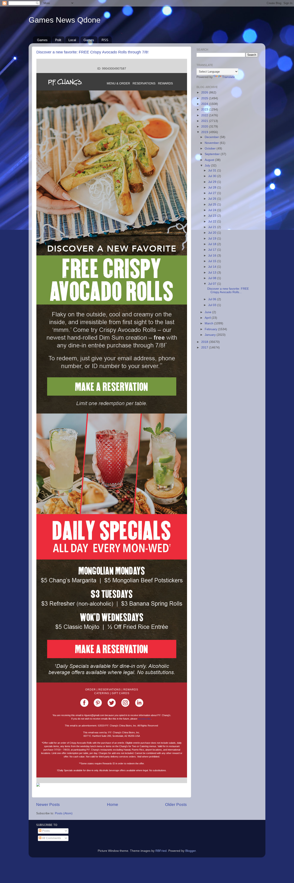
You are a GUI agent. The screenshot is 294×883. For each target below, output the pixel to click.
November (212, 143)
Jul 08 (212, 278)
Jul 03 (212, 305)
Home (112, 804)
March (209, 323)
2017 (205, 347)
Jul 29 (212, 181)
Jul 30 (212, 176)
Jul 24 (212, 210)
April (208, 317)
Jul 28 (212, 187)
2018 (205, 342)
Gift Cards (120, 693)
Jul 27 (212, 193)
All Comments (51, 838)
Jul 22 (212, 221)
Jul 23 (212, 215)
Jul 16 (212, 255)
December (212, 137)
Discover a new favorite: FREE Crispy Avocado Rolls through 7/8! (92, 52)
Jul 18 (212, 244)
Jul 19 (212, 238)
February (211, 329)
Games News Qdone (65, 20)
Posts (45, 830)
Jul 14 (212, 266)
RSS (105, 40)
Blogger (190, 850)
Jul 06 (212, 299)
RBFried (161, 850)
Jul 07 (212, 283)
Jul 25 (212, 204)
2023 (205, 109)
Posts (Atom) (64, 813)
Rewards (130, 689)
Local (72, 40)
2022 (205, 115)
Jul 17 (212, 249)
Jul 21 (212, 227)
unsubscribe (144, 718)
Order (90, 689)
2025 (205, 98)
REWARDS (165, 83)
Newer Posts (48, 804)
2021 (205, 121)
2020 (205, 126)
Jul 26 (212, 198)
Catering (101, 693)
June (208, 312)
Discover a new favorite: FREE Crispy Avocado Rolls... (228, 290)
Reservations (109, 689)
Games (42, 40)
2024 (205, 104)
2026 (205, 92)
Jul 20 (212, 232)
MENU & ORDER (118, 83)
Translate (228, 77)
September (213, 154)
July (208, 165)
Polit (58, 40)
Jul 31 (212, 170)
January (211, 334)
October (211, 148)
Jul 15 (212, 261)
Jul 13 (212, 272)
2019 (205, 132)
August (210, 160)
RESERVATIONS (144, 83)
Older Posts (176, 804)
